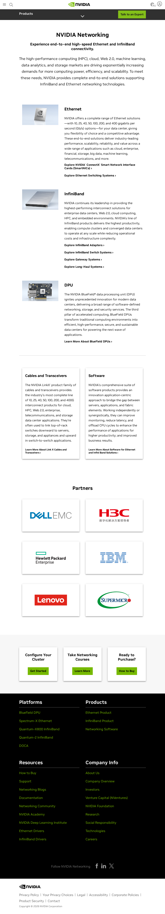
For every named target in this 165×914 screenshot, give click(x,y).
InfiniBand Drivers (32, 839)
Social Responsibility (101, 823)
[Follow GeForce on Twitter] (111, 866)
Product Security (31, 901)
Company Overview (100, 781)
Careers (91, 839)
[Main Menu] (4, 5)
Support (25, 781)
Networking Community (37, 806)
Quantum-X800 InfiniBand (39, 729)
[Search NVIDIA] (11, 4)
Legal (81, 895)
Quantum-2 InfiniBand (36, 737)
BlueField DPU (29, 712)
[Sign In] (160, 3)
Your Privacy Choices (58, 895)
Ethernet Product (98, 712)
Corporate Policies (125, 895)
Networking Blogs (32, 789)
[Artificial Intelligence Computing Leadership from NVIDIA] (79, 4)
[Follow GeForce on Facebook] (96, 866)
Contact (54, 901)
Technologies (95, 831)
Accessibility (98, 895)
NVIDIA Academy (32, 814)
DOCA (23, 746)
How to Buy (27, 773)
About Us (92, 773)
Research (92, 814)
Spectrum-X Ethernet (35, 721)
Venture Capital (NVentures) (107, 798)
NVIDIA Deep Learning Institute (43, 823)
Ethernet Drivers (31, 831)
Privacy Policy (29, 895)
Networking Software (102, 729)
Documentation (31, 798)
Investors (92, 789)
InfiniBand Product (100, 721)
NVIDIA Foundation (100, 806)
